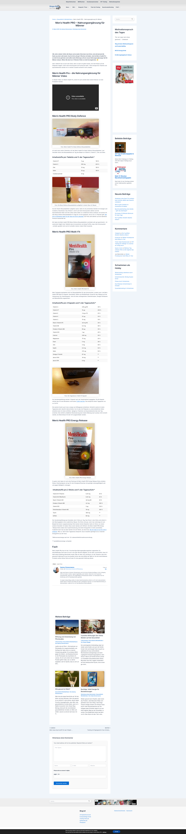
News (67, 7)
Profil (117, 7)
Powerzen (117, 237)
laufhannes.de (83, 820)
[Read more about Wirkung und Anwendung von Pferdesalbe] (67, 627)
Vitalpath (117, 233)
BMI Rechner (81, 1)
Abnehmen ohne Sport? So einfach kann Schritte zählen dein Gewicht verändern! (124, 200)
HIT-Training (103, 1)
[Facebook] (106, 569)
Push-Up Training (95, 7)
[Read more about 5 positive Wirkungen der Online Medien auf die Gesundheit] (93, 626)
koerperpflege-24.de (85, 816)
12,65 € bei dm (80, 401)
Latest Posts (59, 564)
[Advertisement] (80, 42)
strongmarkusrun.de (85, 814)
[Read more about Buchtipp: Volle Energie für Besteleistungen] (93, 679)
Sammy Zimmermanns (67, 567)
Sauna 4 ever (118, 248)
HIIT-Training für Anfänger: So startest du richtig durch (124, 243)
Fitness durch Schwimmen (122, 281)
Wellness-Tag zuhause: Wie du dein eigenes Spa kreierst (124, 249)
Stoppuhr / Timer (82, 7)
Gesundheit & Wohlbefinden (70, 641)
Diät (74, 7)
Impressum (129, 810)
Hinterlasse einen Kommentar (79, 29)
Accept (116, 831)
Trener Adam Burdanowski (122, 242)
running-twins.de (84, 818)
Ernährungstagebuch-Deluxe (123, 55)
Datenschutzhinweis (119, 810)
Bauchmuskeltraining (108, 7)
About (54, 564)
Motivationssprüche (114, 1)
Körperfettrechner (71, 1)
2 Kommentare (58, 641)
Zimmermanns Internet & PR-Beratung (74, 569)
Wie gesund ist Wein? (62, 689)
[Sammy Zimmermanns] (56, 570)
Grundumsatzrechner (92, 1)
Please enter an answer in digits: (62, 770)
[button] (69, 7)
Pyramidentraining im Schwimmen (124, 288)
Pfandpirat (82, 822)
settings (104, 832)
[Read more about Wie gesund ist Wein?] (67, 678)
